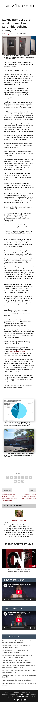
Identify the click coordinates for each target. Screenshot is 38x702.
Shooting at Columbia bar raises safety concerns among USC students (18, 671)
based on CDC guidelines (18, 351)
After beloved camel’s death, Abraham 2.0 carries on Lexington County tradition (19, 642)
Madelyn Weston (9, 34)
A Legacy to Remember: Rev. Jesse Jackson (16, 680)
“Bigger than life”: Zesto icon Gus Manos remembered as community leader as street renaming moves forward (17, 661)
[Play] (4, 599)
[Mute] (30, 599)
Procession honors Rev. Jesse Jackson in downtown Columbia (19, 676)
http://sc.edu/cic (23, 694)
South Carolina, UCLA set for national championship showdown (15, 651)
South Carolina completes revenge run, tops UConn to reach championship (17, 656)
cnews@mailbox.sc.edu (25, 696)
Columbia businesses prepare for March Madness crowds (19, 684)
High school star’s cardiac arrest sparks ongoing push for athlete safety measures (18, 666)
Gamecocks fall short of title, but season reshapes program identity (16, 646)
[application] (19, 591)
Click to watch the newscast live (19, 570)
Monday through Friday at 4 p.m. (19, 572)
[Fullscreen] (34, 599)
